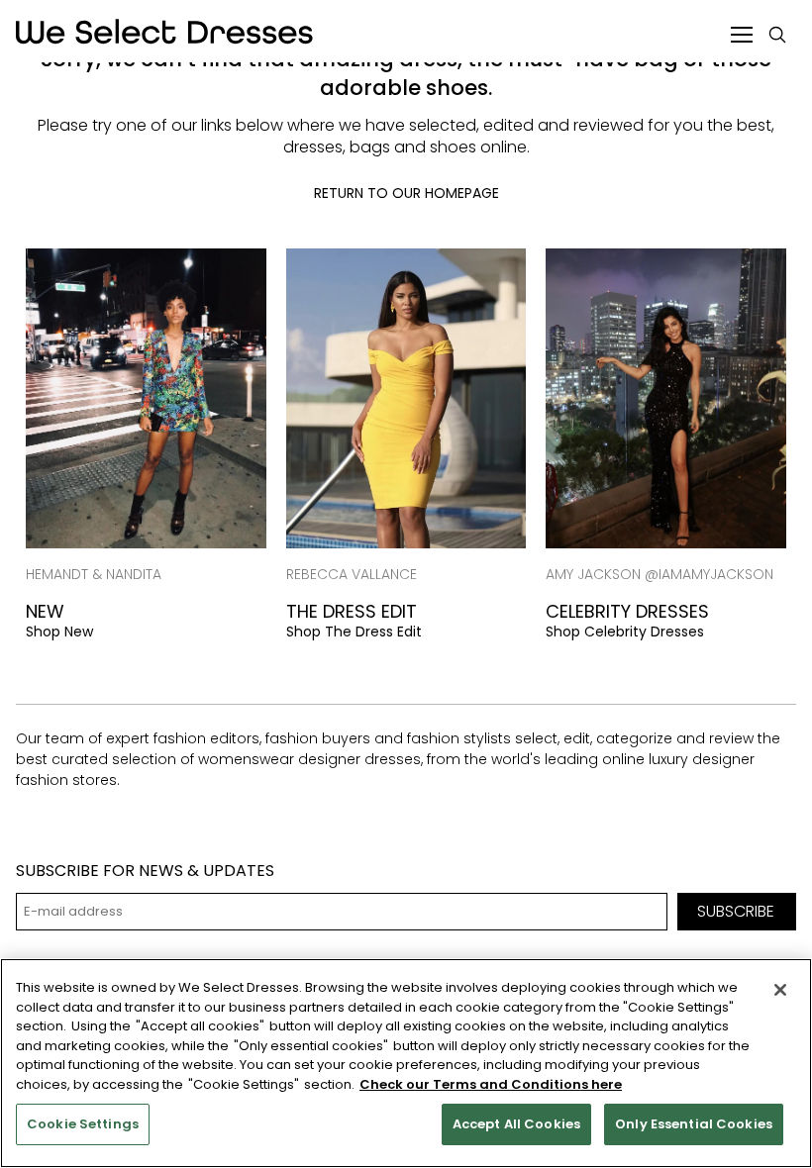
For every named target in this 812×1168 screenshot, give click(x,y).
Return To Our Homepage (406, 193)
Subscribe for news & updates (145, 870)
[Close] (780, 990)
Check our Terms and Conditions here (490, 1084)
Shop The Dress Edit (354, 631)
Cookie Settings (83, 1124)
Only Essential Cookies (693, 1124)
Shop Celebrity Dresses (625, 631)
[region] (406, 1063)
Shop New (59, 631)
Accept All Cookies (516, 1124)
